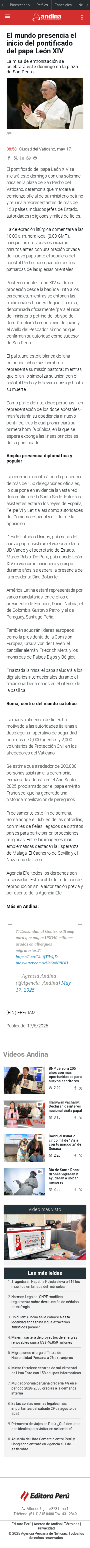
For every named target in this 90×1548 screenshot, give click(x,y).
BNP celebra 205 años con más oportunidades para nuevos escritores (65, 1074)
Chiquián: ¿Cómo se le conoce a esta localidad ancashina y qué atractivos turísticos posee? (41, 1322)
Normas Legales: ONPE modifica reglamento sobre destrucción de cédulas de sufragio (45, 1302)
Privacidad (46, 1528)
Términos (72, 1524)
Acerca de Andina (48, 1524)
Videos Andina (25, 1054)
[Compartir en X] (80, 1087)
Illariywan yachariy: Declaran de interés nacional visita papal (65, 1106)
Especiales (63, 5)
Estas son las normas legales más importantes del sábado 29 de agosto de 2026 (44, 1409)
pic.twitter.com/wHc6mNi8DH (42, 963)
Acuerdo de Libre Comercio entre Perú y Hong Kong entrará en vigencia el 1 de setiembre (43, 1444)
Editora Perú (22, 1524)
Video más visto (45, 1209)
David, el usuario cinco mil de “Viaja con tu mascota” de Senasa (65, 1142)
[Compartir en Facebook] (75, 1087)
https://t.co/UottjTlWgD (37, 956)
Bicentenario (20, 5)
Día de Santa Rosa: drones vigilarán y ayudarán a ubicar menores (64, 1176)
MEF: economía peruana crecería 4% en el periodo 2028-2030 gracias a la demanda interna (45, 1388)
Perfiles (42, 5)
